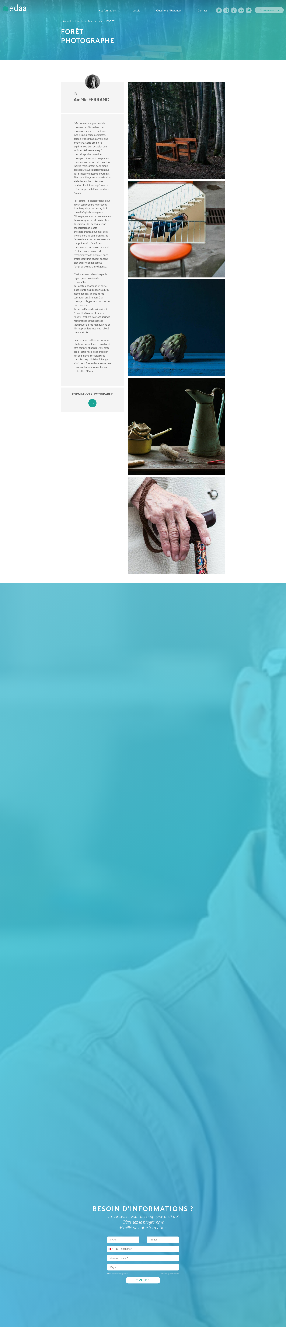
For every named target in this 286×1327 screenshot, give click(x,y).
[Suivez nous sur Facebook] (219, 10)
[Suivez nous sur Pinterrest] (249, 10)
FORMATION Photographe (92, 394)
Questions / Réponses (169, 10)
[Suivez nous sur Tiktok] (234, 10)
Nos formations (107, 10)
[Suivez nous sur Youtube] (241, 10)
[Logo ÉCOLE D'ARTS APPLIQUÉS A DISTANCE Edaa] (14, 8)
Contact (202, 10)
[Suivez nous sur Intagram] (226, 10)
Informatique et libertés (169, 1274)
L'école (136, 10)
